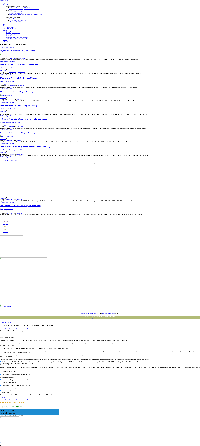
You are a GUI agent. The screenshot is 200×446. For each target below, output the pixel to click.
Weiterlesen (3, 57)
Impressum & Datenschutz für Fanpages (105, 318)
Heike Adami (12, 47)
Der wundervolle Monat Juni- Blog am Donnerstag (20, 206)
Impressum (90, 318)
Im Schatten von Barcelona (13, 35)
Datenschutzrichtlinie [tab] (5, 392)
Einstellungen (33, 328)
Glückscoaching (4, 47)
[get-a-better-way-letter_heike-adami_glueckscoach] (23, 258)
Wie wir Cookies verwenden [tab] (7, 337)
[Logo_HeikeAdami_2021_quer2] (4, 0)
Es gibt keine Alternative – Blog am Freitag (17, 51)
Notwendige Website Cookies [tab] (7, 345)
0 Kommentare (12, 58)
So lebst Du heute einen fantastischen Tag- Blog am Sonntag (24, 119)
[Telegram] (6, 306)
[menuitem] (101, 3)
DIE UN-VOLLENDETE (12, 34)
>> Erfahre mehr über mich (89, 313)
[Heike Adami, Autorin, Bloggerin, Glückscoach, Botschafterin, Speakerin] (6, 54)
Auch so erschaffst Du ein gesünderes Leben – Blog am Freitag (25, 147)
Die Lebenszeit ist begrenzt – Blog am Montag (18, 105)
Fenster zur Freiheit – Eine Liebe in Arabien (17, 37)
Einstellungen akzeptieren (6, 328)
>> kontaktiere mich (108, 313)
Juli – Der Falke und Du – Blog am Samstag (17, 133)
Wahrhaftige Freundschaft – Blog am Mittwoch (19, 78)
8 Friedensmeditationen (9, 160)
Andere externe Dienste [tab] (6, 365)
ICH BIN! (8, 31)
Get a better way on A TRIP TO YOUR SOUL (18, 38)
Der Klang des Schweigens (13, 33)
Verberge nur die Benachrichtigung (21, 328)
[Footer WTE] (11, 235)
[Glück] (9, 305)
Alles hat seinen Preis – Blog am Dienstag (16, 92)
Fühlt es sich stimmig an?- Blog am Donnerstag (19, 64)
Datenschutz (94, 318)
